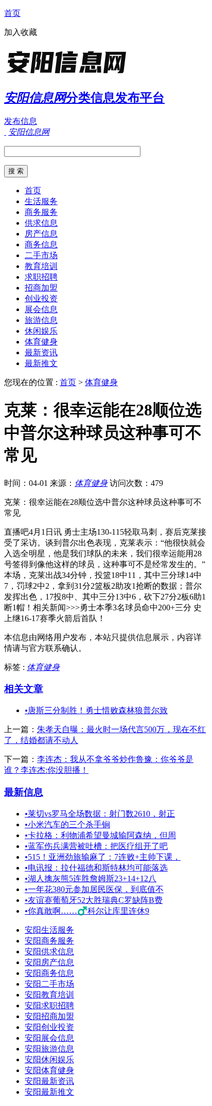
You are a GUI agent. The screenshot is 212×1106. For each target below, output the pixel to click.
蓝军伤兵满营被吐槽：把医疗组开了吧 (96, 846)
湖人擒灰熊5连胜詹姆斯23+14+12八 (90, 878)
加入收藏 (20, 32)
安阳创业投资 (49, 1027)
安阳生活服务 (49, 930)
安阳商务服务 (49, 940)
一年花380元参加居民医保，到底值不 (94, 889)
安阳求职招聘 (49, 1005)
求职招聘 (41, 277)
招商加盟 (41, 287)
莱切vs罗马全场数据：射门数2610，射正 (100, 813)
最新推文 (41, 363)
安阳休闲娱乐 (49, 1059)
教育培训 (41, 266)
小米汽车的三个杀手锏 (67, 824)
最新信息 (23, 792)
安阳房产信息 (49, 962)
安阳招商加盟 (49, 1016)
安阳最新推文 (49, 1091)
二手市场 (41, 255)
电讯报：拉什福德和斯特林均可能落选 (96, 867)
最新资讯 (41, 352)
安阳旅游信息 (49, 1048)
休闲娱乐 (41, 331)
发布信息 (20, 121)
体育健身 (41, 341)
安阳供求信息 (49, 951)
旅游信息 (41, 320)
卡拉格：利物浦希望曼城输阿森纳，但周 (100, 835)
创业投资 (41, 298)
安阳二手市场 (49, 984)
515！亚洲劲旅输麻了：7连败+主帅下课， (103, 857)
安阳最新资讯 (49, 1081)
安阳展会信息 (49, 1038)
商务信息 (41, 244)
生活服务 (41, 201)
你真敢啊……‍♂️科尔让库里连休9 (87, 910)
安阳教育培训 (49, 994)
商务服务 (41, 212)
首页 (12, 13)
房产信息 (41, 233)
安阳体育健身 (49, 1070)
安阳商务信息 (49, 973)
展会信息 (41, 309)
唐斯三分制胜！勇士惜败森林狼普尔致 (96, 710)
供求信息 (41, 223)
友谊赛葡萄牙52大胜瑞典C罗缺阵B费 (94, 900)
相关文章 (23, 688)
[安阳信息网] (68, 74)
